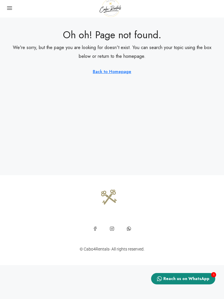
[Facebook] (95, 228)
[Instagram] (112, 228)
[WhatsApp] (129, 228)
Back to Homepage (112, 71)
